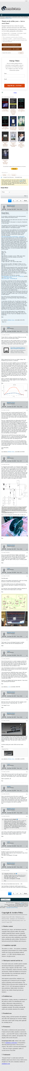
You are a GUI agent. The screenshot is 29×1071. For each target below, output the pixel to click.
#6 (27, 576)
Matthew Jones (11, 205)
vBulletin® (21, 903)
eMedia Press (9, 18)
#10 (27, 720)
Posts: (18, 209)
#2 (27, 334)
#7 (27, 640)
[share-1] (26, 210)
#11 (27, 771)
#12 (27, 794)
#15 (27, 870)
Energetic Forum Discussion (8, 177)
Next (25, 200)
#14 (27, 849)
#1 (27, 213)
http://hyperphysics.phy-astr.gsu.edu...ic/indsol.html (12, 276)
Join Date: (9, 209)
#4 (27, 464)
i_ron (8, 327)
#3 (27, 410)
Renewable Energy (18, 177)
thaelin (9, 786)
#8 (27, 658)
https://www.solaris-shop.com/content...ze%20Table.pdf (9, 278)
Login (26, 1)
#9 (27, 699)
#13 (27, 816)
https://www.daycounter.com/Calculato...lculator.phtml (12, 236)
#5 (27, 552)
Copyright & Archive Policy (12, 907)
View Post (17, 819)
